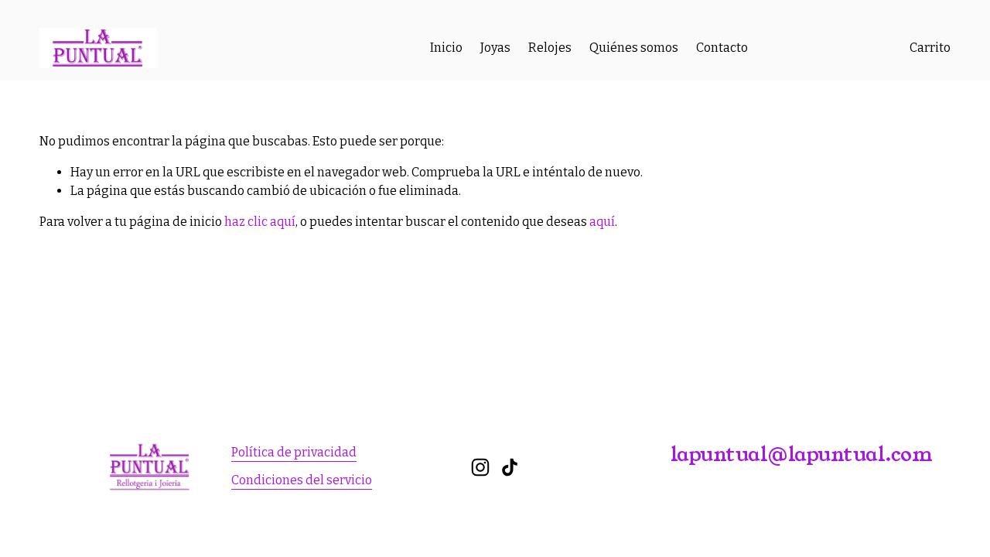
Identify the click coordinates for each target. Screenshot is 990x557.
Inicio (446, 47)
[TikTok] (509, 467)
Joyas (495, 47)
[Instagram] (480, 467)
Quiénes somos (633, 47)
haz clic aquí (259, 221)
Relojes (550, 47)
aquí (602, 221)
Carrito (930, 47)
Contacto (722, 47)
